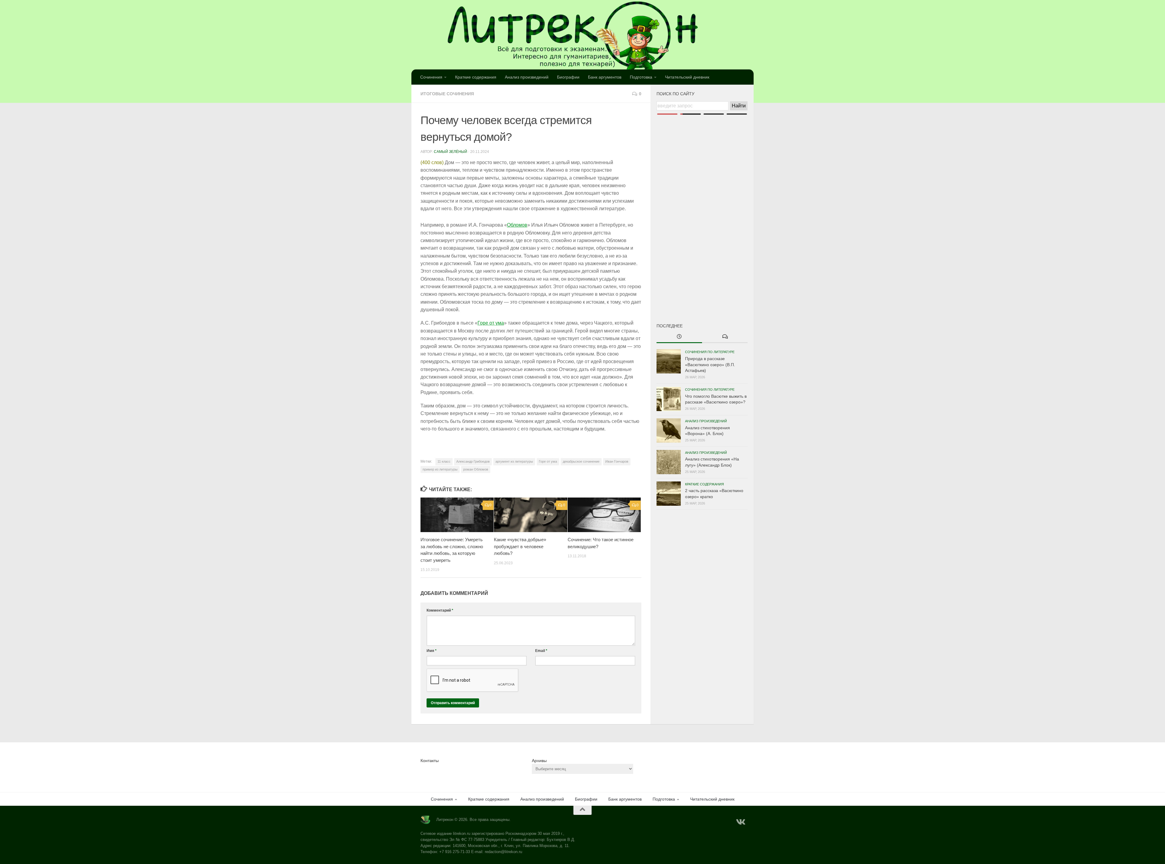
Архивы (539, 760)
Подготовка (641, 77)
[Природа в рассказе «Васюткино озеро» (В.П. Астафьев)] (669, 361)
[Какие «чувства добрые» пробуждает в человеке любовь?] (530, 515)
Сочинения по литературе (709, 352)
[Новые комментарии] (725, 337)
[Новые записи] (679, 337)
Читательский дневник (687, 77)
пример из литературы (440, 469)
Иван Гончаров (616, 461)
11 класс (444, 461)
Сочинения (431, 77)
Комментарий (440, 610)
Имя (432, 651)
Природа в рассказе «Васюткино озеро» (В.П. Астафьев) (710, 364)
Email (541, 651)
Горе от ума (491, 323)
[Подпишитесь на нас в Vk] (740, 822)
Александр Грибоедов (473, 461)
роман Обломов (475, 469)
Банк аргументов (604, 77)
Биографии (568, 77)
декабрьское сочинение (581, 461)
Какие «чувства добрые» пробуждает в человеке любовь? (520, 546)
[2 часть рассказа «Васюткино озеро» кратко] (669, 493)
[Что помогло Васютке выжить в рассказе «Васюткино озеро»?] (669, 399)
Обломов (517, 225)
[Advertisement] (702, 209)
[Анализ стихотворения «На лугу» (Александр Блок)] (669, 462)
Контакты (429, 760)
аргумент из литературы (514, 461)
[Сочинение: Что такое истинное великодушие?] (604, 515)
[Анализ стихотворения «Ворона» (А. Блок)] (669, 430)
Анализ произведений (527, 77)
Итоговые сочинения (447, 93)
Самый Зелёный (450, 152)
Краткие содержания (475, 77)
